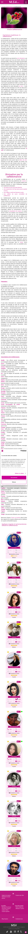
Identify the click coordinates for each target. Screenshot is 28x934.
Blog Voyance (5, 918)
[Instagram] (15, 932)
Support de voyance (6, 895)
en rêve (21, 86)
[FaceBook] (18, 932)
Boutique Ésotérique (6, 907)
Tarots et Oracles (15, 517)
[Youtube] (11, 932)
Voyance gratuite (5, 911)
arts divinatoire (21, 58)
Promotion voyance (6, 908)
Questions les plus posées (6, 897)
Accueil (3, 6)
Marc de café (23, 160)
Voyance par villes (20, 895)
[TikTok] (7, 932)
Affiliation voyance (20, 908)
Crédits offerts (5, 910)
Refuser (14, 482)
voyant (21, 242)
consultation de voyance (15, 211)
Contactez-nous (19, 918)
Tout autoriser (14, 477)
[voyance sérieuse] (14, 925)
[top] (26, 932)
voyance (24, 181)
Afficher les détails (19, 473)
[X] (20, 932)
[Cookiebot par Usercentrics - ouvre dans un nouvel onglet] (20, 451)
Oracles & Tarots (9, 6)
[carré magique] (14, 1)
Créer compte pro (20, 907)
